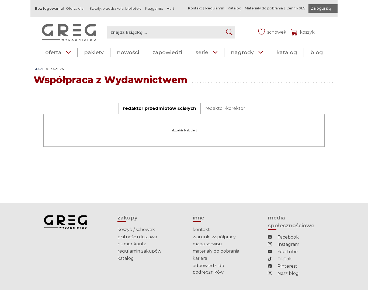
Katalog (234, 8)
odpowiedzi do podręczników (208, 269)
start (39, 69)
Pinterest (286, 266)
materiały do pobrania (216, 251)
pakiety (94, 52)
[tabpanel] (184, 130)
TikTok (284, 258)
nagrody (242, 52)
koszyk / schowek (136, 229)
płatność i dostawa (137, 236)
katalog (286, 52)
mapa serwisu (207, 243)
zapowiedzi (167, 52)
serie (202, 52)
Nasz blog (287, 273)
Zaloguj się (321, 8)
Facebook (287, 237)
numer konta (131, 243)
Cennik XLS (295, 8)
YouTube (287, 251)
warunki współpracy (214, 236)
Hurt (170, 8)
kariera (200, 258)
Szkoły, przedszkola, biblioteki (115, 8)
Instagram (287, 244)
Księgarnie (154, 8)
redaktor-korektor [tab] (225, 108)
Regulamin (214, 8)
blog (316, 52)
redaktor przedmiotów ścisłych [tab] (159, 108)
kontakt (201, 229)
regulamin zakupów (139, 251)
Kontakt (195, 8)
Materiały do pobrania (264, 8)
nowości (128, 52)
